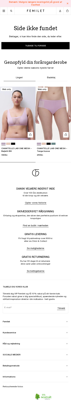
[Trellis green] (53, 144)
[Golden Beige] (8, 144)
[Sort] (13, 144)
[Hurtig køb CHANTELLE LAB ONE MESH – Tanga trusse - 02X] (66, 135)
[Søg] (11, 11)
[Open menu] (4, 11)
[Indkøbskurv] (67, 11)
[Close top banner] (67, 3)
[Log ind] (60, 11)
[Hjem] (35, 11)
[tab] (20, 78)
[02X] (3, 144)
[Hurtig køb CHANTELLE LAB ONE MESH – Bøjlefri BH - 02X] (30, 135)
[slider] (35, 162)
